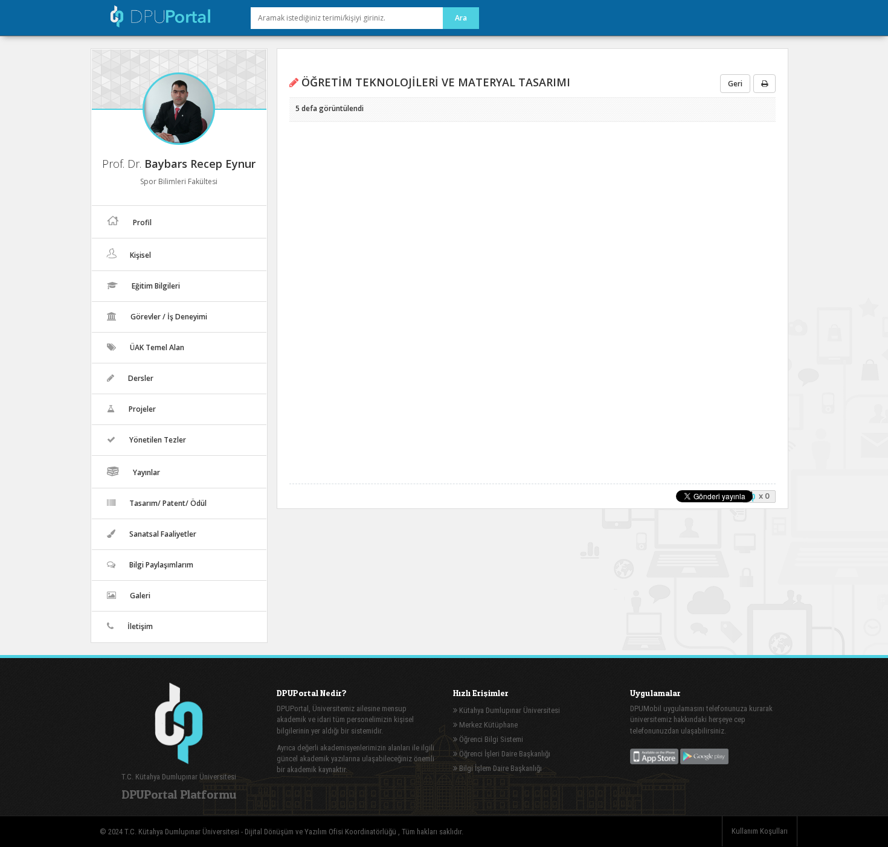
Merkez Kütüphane (487, 724)
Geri (735, 83)
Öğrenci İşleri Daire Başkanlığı (503, 753)
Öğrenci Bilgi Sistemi (490, 739)
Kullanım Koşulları (760, 831)
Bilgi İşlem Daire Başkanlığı (499, 768)
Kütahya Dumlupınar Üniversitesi (508, 710)
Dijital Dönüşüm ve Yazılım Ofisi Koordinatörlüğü (321, 831)
